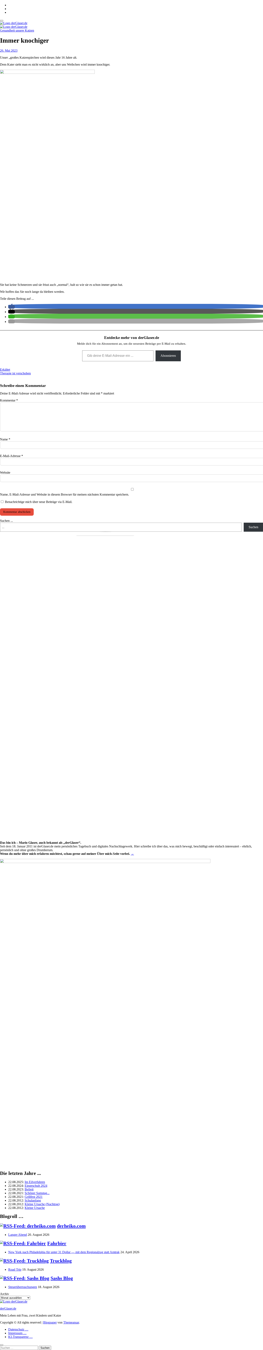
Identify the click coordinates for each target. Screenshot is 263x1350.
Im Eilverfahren (35, 1182)
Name (5, 439)
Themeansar (71, 1322)
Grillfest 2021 (34, 1196)
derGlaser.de (8, 1308)
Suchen (253, 527)
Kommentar (9, 400)
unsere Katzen (25, 30)
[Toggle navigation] (1, 20)
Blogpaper (50, 1322)
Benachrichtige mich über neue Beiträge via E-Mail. (38, 502)
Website (5, 472)
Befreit (29, 1189)
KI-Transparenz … (20, 1337)
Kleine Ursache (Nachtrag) (42, 1204)
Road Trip (14, 1269)
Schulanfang (33, 1200)
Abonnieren (168, 355)
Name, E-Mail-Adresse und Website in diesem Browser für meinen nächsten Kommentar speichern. (64, 494)
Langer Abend (17, 1234)
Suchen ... (6, 520)
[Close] (1, 1344)
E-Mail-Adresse (11, 456)
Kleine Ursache (35, 1208)
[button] (11, 307)
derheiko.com (71, 1226)
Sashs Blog (62, 1278)
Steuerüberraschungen (22, 1287)
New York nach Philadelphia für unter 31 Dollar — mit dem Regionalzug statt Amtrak (64, 1252)
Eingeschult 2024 (36, 1185)
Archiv (4, 1294)
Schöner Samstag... (37, 1193)
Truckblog (61, 1260)
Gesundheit (8, 30)
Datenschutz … (18, 1329)
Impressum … (17, 1333)
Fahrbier (56, 1243)
